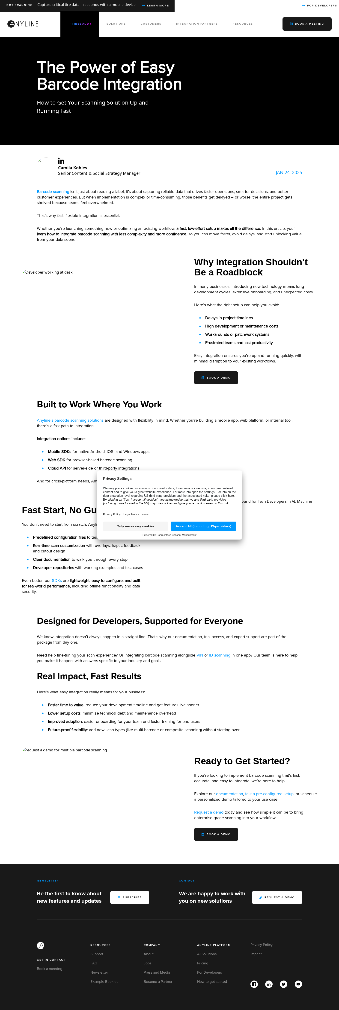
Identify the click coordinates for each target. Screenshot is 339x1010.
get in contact (51, 960)
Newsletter (99, 972)
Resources (100, 945)
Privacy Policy (261, 945)
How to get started (212, 981)
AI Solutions (207, 954)
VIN (199, 655)
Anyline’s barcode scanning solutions (70, 420)
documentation (229, 793)
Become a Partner (158, 981)
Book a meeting (49, 968)
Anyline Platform (214, 945)
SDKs (57, 580)
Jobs (147, 963)
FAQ (93, 963)
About (149, 954)
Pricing (202, 963)
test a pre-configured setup (269, 793)
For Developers (209, 972)
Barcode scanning (53, 191)
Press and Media (157, 972)
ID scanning (219, 655)
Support (96, 954)
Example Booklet (104, 981)
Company (152, 945)
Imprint (256, 954)
